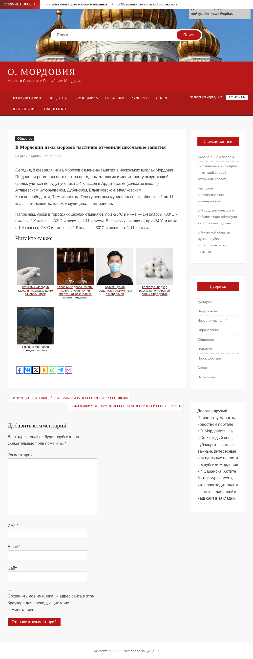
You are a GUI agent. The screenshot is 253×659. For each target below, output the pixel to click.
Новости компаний (212, 320)
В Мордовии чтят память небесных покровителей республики (124, 406)
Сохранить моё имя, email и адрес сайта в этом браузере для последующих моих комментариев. (51, 603)
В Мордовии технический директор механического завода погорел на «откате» (173, 4)
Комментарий (20, 455)
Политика (114, 98)
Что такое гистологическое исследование (210, 194)
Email (14, 547)
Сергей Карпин (28, 156)
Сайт (12, 568)
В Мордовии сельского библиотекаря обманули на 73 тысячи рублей (217, 216)
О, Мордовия (42, 72)
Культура (139, 98)
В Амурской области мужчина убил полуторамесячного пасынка (213, 242)
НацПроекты (56, 109)
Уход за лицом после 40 (216, 157)
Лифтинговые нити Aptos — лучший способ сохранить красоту (217, 172)
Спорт (162, 98)
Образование (24, 109)
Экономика (87, 98)
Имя (13, 525)
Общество (58, 98)
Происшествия (26, 98)
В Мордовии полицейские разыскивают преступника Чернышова (72, 398)
